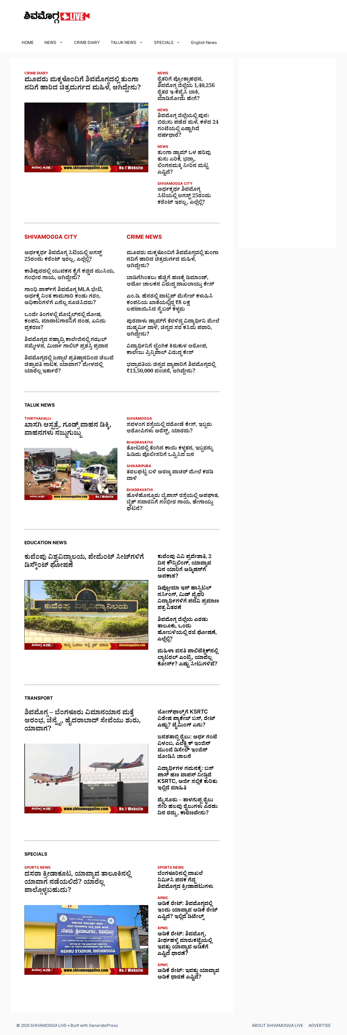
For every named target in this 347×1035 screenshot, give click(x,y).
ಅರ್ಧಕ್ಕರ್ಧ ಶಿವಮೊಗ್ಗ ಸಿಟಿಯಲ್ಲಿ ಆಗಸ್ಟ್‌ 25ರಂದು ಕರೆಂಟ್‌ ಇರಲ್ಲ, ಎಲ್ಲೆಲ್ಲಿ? (184, 196)
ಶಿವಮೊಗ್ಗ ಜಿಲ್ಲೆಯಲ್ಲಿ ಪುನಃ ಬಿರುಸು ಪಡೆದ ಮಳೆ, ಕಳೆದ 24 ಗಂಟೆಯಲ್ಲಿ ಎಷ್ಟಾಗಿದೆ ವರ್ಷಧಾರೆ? (188, 126)
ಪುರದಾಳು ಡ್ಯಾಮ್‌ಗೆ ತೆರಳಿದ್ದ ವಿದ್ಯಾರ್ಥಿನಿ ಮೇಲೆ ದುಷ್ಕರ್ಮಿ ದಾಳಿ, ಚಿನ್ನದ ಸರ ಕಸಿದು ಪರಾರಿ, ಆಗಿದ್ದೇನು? (173, 328)
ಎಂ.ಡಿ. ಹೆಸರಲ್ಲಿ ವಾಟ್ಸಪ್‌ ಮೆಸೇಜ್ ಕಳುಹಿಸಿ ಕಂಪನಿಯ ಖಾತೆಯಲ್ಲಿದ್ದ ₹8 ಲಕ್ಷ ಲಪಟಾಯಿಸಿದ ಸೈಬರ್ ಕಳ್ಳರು (170, 303)
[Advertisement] (287, 152)
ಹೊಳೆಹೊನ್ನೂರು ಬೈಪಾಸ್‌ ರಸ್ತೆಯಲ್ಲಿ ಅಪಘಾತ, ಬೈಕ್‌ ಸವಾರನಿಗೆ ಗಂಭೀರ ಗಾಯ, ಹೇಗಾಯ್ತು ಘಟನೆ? (173, 503)
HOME (28, 43)
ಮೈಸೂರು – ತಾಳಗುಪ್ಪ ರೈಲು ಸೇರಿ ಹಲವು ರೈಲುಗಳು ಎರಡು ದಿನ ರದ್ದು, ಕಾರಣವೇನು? (188, 807)
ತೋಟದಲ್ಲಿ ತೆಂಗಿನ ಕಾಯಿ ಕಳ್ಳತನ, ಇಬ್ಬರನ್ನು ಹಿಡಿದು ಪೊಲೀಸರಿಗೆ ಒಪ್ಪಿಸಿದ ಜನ (170, 452)
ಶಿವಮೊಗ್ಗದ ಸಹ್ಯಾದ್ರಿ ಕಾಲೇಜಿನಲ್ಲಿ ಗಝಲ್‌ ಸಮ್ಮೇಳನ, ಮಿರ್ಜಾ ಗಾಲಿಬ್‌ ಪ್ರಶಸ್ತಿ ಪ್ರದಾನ (66, 343)
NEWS (50, 43)
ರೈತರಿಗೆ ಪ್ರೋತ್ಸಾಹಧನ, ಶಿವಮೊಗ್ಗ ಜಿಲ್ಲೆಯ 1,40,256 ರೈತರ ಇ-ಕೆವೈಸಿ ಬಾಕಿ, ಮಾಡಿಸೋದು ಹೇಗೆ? (186, 90)
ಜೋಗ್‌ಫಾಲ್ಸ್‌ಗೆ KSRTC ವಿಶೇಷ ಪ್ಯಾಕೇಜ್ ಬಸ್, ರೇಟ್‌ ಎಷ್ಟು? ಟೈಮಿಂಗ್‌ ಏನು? (186, 719)
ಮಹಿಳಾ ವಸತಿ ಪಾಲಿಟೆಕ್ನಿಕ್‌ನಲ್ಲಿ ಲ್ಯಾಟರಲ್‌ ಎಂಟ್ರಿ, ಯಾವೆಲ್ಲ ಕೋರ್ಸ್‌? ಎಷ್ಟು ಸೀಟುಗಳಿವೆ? (188, 658)
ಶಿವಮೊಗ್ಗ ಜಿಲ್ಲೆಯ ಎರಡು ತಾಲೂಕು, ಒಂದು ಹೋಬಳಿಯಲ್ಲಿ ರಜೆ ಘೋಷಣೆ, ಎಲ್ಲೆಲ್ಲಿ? (187, 630)
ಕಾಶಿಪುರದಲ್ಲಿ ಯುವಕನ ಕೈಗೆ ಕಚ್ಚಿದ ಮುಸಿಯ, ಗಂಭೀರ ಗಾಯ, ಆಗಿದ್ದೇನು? (69, 275)
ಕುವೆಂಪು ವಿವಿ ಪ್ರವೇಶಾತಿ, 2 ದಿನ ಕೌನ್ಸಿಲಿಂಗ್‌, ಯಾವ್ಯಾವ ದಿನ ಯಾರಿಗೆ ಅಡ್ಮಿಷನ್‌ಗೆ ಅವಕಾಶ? (184, 567)
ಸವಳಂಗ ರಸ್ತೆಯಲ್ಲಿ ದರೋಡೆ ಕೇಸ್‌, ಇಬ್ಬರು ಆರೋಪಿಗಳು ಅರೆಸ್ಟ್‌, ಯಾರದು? (169, 428)
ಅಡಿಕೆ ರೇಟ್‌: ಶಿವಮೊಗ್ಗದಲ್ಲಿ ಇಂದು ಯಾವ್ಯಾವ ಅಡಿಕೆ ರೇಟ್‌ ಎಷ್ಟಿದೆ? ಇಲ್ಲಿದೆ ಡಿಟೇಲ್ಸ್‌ (188, 911)
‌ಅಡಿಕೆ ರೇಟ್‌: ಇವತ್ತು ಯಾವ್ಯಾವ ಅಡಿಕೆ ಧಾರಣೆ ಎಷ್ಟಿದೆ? (188, 974)
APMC (163, 899)
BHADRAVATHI (140, 443)
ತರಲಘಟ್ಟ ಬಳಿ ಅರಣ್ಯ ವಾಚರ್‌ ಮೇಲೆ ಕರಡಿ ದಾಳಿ (170, 476)
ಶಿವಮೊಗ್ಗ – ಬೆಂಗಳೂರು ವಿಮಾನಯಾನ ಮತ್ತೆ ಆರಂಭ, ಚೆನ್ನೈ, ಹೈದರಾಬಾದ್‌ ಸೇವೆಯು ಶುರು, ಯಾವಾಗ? (82, 722)
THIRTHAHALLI (37, 419)
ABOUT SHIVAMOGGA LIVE (277, 1026)
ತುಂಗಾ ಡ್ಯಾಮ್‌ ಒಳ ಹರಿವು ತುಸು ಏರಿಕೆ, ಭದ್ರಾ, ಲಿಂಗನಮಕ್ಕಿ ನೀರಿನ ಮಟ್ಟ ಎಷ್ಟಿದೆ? (184, 163)
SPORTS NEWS (37, 868)
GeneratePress (103, 1026)
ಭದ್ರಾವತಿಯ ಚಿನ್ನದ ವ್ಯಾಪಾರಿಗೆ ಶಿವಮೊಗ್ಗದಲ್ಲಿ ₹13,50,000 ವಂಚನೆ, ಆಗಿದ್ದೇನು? (171, 368)
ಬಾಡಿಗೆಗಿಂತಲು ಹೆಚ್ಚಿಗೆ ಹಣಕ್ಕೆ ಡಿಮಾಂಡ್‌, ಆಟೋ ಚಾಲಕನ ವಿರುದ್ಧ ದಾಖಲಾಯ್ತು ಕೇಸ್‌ (170, 281)
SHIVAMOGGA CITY (175, 184)
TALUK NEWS (123, 43)
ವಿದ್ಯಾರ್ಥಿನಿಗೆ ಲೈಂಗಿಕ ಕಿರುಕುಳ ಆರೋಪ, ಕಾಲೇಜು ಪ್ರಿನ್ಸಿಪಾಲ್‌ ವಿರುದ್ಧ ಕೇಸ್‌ (167, 350)
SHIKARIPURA (139, 467)
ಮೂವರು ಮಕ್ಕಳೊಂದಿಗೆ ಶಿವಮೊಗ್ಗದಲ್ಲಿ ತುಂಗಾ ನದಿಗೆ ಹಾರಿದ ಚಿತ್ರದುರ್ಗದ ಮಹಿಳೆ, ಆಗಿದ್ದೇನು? (82, 85)
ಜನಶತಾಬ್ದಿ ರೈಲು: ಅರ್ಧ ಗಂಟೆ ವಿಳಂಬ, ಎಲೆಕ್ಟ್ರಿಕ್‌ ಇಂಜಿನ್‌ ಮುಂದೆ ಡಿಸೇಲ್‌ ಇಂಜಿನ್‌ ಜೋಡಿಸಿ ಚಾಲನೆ (187, 748)
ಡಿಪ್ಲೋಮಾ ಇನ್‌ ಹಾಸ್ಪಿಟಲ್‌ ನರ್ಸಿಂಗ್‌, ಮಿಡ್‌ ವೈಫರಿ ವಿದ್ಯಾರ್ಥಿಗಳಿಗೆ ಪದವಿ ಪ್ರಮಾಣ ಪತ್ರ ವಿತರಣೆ (188, 599)
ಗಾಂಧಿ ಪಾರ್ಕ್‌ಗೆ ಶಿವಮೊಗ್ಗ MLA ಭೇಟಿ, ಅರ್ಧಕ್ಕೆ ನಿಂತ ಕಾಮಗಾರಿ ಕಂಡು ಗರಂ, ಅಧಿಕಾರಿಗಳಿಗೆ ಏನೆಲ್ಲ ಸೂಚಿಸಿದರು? (63, 297)
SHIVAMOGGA (139, 419)
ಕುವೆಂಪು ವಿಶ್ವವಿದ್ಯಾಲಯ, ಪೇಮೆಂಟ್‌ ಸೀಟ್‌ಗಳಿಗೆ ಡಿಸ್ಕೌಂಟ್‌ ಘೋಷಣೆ (84, 562)
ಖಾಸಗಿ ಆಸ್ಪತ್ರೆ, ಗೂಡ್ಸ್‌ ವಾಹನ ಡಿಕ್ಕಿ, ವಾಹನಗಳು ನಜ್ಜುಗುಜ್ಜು (67, 430)
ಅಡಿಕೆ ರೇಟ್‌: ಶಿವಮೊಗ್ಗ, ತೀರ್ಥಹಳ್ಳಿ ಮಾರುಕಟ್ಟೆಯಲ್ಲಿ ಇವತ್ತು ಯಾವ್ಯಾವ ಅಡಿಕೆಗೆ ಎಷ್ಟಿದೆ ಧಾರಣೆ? (185, 945)
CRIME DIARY (87, 43)
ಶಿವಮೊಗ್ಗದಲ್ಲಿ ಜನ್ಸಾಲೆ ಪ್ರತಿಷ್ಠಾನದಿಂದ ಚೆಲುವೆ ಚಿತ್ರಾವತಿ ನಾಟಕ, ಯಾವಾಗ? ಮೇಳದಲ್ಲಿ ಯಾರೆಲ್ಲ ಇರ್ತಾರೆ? (69, 365)
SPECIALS (164, 43)
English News (204, 43)
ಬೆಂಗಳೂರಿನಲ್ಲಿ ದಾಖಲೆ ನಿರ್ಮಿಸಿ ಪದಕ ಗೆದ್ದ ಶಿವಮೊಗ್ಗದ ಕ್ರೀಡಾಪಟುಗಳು (185, 881)
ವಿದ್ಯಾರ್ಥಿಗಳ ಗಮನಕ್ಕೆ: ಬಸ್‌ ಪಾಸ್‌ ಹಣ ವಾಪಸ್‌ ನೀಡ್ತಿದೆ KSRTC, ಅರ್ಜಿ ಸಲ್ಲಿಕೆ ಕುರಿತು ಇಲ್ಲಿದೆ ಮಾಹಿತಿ (187, 779)
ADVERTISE (320, 1026)
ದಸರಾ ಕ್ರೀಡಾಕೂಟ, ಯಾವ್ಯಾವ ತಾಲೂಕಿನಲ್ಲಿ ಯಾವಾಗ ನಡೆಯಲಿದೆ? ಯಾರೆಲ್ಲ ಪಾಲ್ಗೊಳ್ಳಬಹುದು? (77, 883)
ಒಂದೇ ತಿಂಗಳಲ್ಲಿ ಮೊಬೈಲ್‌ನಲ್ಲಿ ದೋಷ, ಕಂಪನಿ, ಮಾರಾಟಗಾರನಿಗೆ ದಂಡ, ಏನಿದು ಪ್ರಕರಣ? (65, 322)
